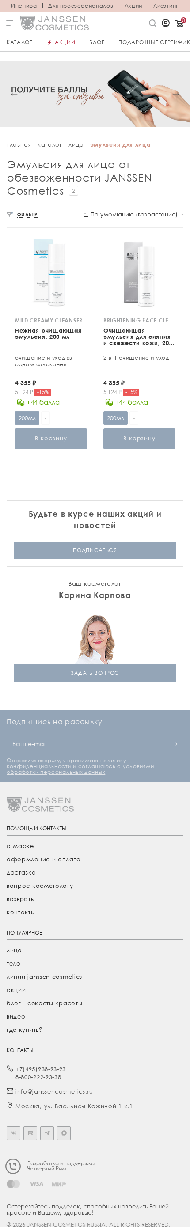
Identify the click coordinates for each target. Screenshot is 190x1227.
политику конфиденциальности (66, 763)
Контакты (21, 912)
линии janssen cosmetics (44, 976)
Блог (96, 42)
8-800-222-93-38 (38, 1076)
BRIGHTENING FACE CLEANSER (139, 320)
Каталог (20, 42)
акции (16, 989)
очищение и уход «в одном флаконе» (43, 360)
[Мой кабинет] (166, 24)
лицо (76, 144)
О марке (20, 845)
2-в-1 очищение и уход (136, 357)
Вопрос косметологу (40, 885)
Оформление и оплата (43, 859)
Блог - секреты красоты (44, 1003)
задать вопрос (95, 673)
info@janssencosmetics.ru (54, 1091)
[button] (14, 94)
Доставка (21, 872)
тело (14, 963)
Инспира (24, 5)
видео (16, 1016)
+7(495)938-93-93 (40, 1068)
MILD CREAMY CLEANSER (49, 320)
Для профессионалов (81, 5)
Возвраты (21, 898)
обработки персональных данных (56, 772)
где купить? (25, 1029)
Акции (134, 5)
